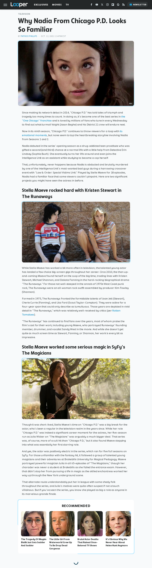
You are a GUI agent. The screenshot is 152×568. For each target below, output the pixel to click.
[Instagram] (107, 5)
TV (67, 4)
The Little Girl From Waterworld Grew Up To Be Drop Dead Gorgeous (60, 544)
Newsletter (140, 4)
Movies (57, 4)
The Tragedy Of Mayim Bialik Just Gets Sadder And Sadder (33, 542)
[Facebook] (91, 5)
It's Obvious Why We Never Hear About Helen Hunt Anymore (117, 542)
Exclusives (41, 4)
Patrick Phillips (29, 36)
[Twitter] (102, 5)
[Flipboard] (112, 5)
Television (24, 14)
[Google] (118, 5)
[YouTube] (96, 5)
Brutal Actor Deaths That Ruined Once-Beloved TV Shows (87, 542)
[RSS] (123, 5)
